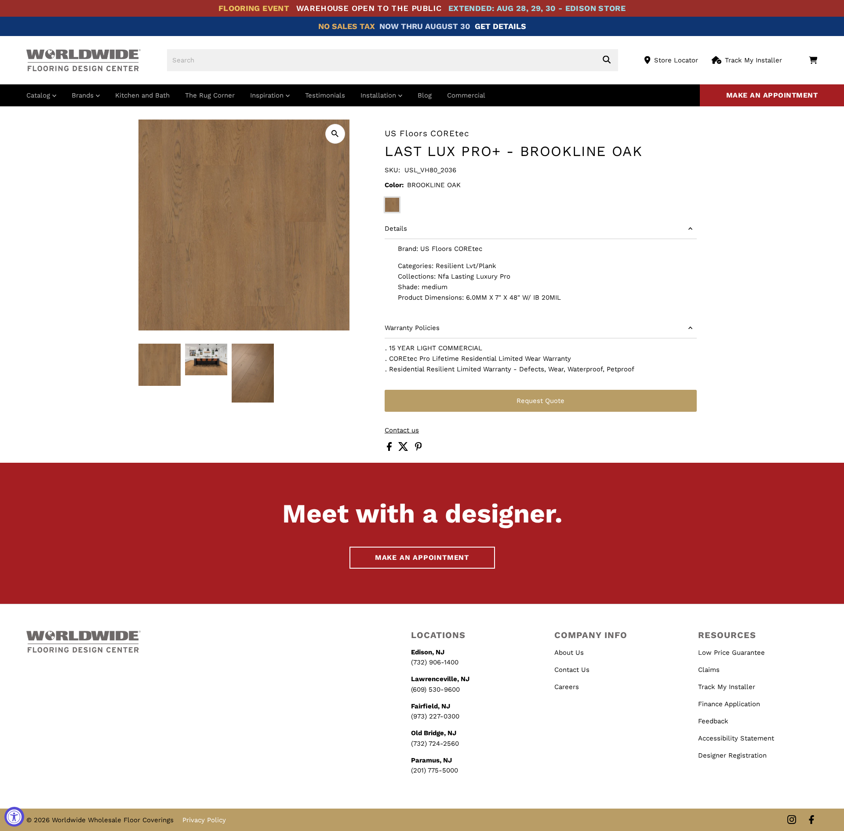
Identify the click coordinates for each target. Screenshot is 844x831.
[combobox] (392, 60)
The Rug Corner (210, 95)
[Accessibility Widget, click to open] (14, 817)
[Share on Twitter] (404, 449)
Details (396, 228)
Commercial (466, 95)
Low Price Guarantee (731, 653)
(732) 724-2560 (435, 744)
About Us (569, 653)
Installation (379, 95)
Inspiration (268, 95)
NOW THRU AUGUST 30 (424, 26)
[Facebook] (811, 820)
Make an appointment (772, 95)
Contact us (402, 430)
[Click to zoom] (335, 134)
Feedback (713, 721)
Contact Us (571, 670)
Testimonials (325, 95)
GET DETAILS (500, 26)
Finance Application (729, 704)
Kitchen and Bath (142, 95)
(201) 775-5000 (434, 770)
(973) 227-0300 (435, 716)
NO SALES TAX (346, 26)
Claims (709, 670)
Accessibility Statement (736, 738)
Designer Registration (732, 755)
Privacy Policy (204, 820)
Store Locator (676, 60)
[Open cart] (813, 60)
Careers (566, 687)
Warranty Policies (412, 328)
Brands (84, 95)
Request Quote (540, 401)
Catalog (39, 95)
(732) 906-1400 (434, 662)
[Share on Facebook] (390, 449)
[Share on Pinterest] (418, 449)
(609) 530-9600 (435, 689)
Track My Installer (753, 60)
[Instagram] (791, 820)
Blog (425, 95)
